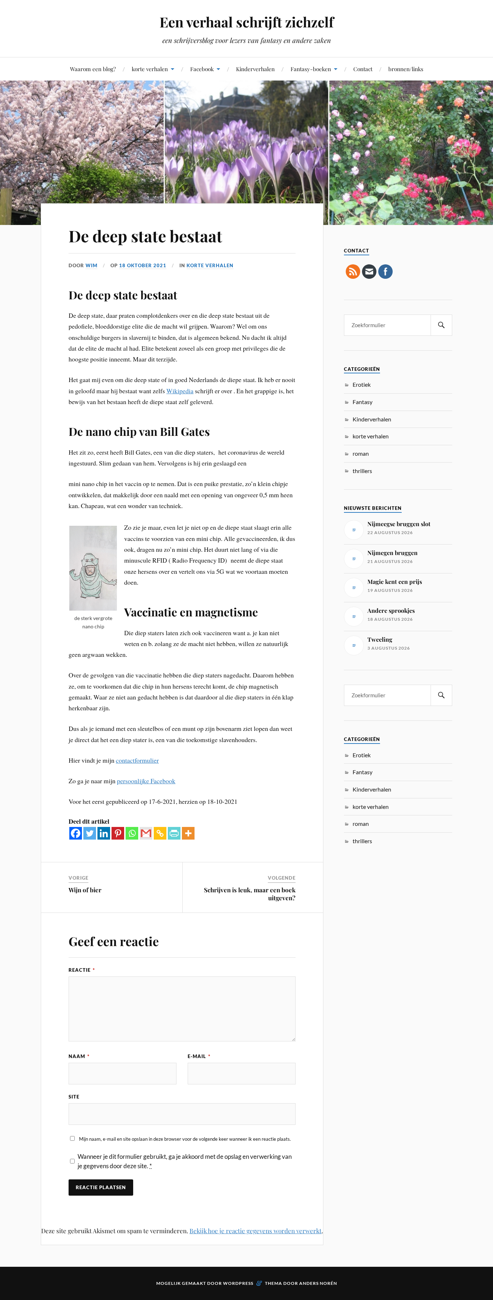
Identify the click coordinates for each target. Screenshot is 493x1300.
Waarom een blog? (93, 69)
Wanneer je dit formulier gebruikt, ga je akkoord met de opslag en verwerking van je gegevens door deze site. (185, 1161)
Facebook (202, 69)
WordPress (238, 1283)
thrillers (362, 470)
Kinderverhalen (255, 69)
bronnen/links (405, 69)
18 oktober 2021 (142, 265)
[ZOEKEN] (441, 325)
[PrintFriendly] (174, 833)
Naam (79, 1056)
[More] (188, 833)
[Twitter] (89, 833)
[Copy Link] (160, 833)
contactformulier (137, 760)
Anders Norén (318, 1283)
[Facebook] (75, 833)
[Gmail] (146, 833)
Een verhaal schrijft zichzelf (246, 22)
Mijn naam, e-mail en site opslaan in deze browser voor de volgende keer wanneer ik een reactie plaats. (185, 1139)
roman (361, 453)
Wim (91, 265)
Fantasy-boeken (311, 69)
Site (74, 1097)
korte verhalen (150, 69)
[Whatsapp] (132, 833)
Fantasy (362, 401)
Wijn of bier (85, 890)
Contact (362, 69)
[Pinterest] (118, 833)
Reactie (82, 970)
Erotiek (362, 384)
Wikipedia (179, 390)
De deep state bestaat (145, 235)
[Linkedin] (103, 833)
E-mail (199, 1056)
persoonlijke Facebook (146, 780)
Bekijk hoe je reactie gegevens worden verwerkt (255, 1231)
